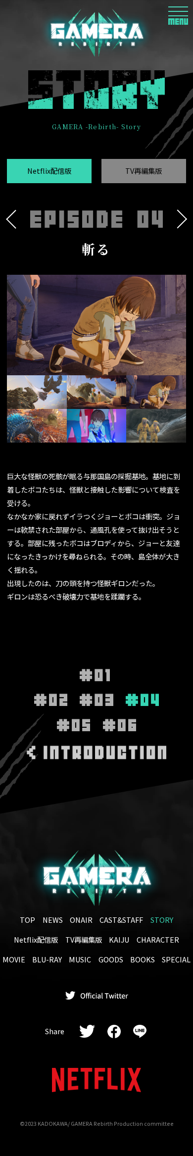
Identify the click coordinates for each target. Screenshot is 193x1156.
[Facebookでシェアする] (113, 1031)
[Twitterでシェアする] (87, 1031)
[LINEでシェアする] (140, 1031)
